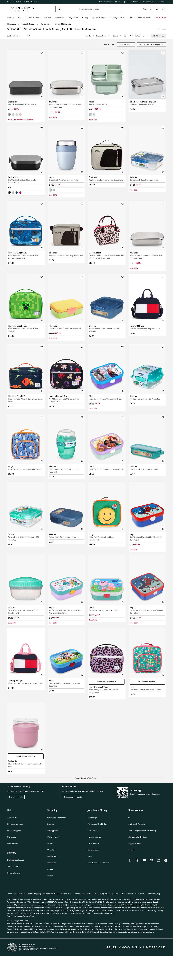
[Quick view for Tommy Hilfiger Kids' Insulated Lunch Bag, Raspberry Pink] (42, 675)
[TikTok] (165, 861)
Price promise (12, 843)
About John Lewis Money (98, 863)
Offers (50, 869)
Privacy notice (104, 893)
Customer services (15, 824)
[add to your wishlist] (42, 53)
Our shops (11, 837)
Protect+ (132, 850)
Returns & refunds (14, 873)
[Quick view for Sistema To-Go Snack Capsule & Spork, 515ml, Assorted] (82, 461)
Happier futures (134, 843)
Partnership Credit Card (97, 824)
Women (10, 17)
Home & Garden (32, 17)
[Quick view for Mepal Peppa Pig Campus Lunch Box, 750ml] (122, 602)
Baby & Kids (73, 17)
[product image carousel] (26, 74)
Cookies (115, 893)
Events (50, 875)
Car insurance (93, 850)
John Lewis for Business (138, 837)
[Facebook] (129, 861)
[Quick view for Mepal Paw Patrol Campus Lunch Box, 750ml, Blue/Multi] (82, 675)
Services (50, 824)
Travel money (93, 830)
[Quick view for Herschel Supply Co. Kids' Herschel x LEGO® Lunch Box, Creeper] (42, 320)
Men (20, 17)
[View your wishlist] (157, 9)
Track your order (14, 866)
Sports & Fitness (99, 17)
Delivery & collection (15, 860)
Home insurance (94, 837)
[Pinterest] (151, 861)
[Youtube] (144, 861)
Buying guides (53, 830)
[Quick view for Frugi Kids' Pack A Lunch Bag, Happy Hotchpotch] (122, 529)
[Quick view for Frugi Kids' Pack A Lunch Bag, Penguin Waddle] (42, 461)
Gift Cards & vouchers (56, 817)
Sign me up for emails (73, 797)
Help (117, 2)
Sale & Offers (160, 17)
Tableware (45, 24)
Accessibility (140, 893)
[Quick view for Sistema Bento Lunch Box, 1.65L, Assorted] (163, 172)
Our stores (161, 2)
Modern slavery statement (85, 893)
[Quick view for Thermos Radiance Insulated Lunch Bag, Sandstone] (122, 172)
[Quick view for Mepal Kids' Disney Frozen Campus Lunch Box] (122, 391)
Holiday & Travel (117, 17)
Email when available (102, 682)
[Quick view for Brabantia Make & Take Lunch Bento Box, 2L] (42, 96)
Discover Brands (144, 17)
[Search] (59, 9)
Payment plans (93, 817)
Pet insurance (93, 843)
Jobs (129, 817)
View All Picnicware (63, 24)
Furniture (47, 17)
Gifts (131, 17)
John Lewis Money (131, 2)
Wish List (51, 850)
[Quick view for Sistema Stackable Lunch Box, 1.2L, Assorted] (163, 391)
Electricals (59, 17)
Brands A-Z (52, 856)
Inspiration (51, 863)
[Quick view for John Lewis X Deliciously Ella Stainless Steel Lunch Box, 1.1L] (163, 96)
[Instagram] (158, 861)
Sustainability (127, 893)
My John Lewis (148, 2)
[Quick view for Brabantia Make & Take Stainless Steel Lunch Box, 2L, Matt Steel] (163, 247)
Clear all (109, 44)
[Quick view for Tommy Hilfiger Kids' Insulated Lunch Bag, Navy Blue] (163, 320)
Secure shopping (34, 893)
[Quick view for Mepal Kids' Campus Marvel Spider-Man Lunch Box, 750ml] (163, 529)
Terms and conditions (16, 893)
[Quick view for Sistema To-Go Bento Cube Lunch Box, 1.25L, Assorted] (42, 529)
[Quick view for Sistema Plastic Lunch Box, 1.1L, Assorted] (82, 529)
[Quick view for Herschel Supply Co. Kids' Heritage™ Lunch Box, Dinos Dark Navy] (42, 391)
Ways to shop (104, 2)
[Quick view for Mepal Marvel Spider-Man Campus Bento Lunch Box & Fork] (163, 602)
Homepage (11, 24)
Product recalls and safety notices (57, 893)
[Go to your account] (150, 9)
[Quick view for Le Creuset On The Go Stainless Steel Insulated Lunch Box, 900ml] (42, 172)
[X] (137, 861)
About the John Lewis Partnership (142, 830)
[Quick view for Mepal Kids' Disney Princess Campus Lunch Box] (122, 461)
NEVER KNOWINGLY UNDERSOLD (22, 2)
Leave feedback (15, 797)
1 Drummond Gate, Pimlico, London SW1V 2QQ (87, 902)
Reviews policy (154, 893)
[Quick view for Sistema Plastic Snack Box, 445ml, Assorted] (163, 461)
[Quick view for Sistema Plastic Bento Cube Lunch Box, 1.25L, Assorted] (122, 320)
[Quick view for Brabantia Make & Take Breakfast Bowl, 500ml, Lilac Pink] (42, 749)
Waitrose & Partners (136, 824)
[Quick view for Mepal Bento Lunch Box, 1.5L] (122, 96)
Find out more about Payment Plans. (20, 916)
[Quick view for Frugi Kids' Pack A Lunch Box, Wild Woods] (163, 675)
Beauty (85, 17)
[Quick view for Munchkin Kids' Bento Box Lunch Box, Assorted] (82, 320)
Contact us (12, 817)
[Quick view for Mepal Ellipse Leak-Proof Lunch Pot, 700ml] (82, 172)
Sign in (145, 9)
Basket (50, 843)
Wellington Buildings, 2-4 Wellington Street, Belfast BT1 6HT (92, 910)
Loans (90, 856)
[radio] (9, 114)
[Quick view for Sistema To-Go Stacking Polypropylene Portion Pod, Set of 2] (42, 602)
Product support (14, 830)
